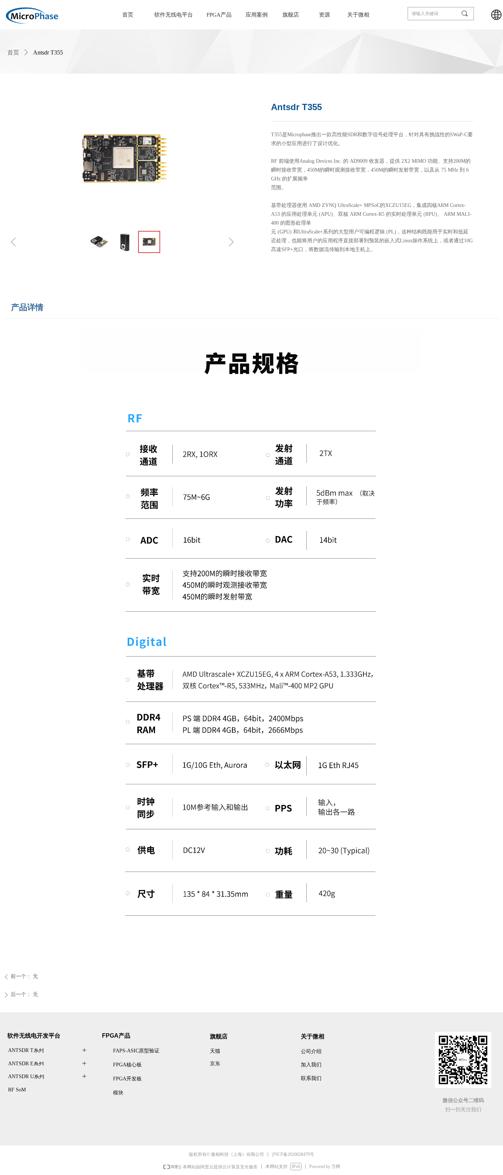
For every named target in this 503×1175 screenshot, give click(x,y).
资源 (324, 15)
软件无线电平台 (173, 15)
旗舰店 (290, 15)
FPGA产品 (219, 15)
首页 (127, 15)
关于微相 (358, 15)
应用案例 (257, 15)
